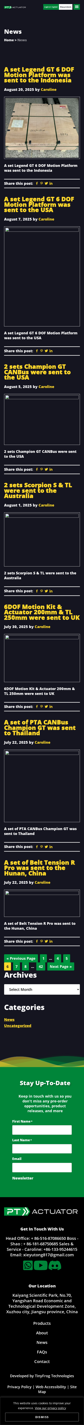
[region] (42, 1411)
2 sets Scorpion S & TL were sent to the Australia (38, 490)
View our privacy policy (50, 1408)
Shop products (65, 7)
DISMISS (42, 1417)
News (9, 1019)
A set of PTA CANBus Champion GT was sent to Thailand (40, 727)
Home (9, 40)
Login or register (51, 7)
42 (42, 966)
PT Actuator (15, 7)
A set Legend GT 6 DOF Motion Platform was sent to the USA (39, 204)
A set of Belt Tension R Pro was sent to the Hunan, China (39, 867)
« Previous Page (21, 959)
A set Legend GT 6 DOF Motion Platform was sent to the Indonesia (39, 74)
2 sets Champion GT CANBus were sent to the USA (37, 371)
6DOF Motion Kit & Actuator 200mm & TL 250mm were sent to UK (42, 612)
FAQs (42, 1352)
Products (42, 1323)
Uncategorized (17, 1025)
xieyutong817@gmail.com (48, 1255)
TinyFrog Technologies (54, 1375)
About (42, 1333)
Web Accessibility (51, 1386)
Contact (42, 1361)
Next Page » (61, 967)
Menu (76, 7)
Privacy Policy (19, 1386)
